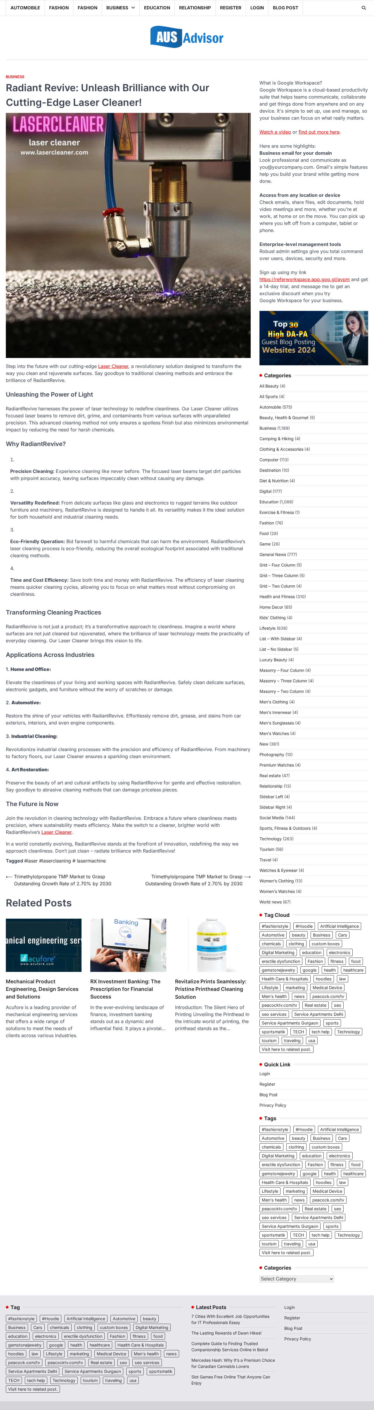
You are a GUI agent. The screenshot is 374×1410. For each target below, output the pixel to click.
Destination (270, 470)
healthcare (353, 969)
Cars (342, 934)
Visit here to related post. (286, 1049)
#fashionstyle (275, 926)
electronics (339, 952)
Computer (268, 459)
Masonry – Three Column (283, 680)
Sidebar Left (271, 796)
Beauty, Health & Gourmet (284, 417)
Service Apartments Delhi (318, 1014)
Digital (265, 491)
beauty (298, 934)
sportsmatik (273, 1031)
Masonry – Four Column (281, 670)
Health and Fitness (277, 596)
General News (272, 554)
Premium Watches (276, 764)
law (342, 978)
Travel (265, 859)
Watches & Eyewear (278, 870)
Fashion (59, 8)
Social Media (271, 817)
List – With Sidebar (277, 638)
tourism (269, 1040)
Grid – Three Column (278, 575)
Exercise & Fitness (276, 512)
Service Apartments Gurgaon (290, 1022)
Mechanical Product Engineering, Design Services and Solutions (42, 989)
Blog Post (285, 8)
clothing (296, 943)
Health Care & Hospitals (285, 978)
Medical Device (327, 987)
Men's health (274, 996)
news (299, 996)
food (356, 961)
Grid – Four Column (277, 564)
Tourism (266, 849)
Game (265, 543)
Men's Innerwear (275, 712)
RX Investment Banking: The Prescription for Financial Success (125, 989)
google (309, 969)
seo (337, 1005)
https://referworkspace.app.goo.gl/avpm (304, 279)
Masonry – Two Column (281, 691)
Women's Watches (277, 891)
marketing (295, 987)
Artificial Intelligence (339, 926)
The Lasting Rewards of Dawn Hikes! (226, 1332)
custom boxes (326, 943)
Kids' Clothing (272, 617)
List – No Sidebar (275, 649)
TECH (298, 1031)
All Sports (268, 396)
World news (270, 901)
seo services (274, 1014)
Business (117, 8)
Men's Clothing (273, 701)
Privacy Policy (272, 1105)
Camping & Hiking (276, 438)
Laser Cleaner (113, 366)
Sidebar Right (272, 807)
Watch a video (275, 132)
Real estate (270, 775)
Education (157, 8)
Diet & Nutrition (273, 480)
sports (332, 1022)
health (330, 969)
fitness (337, 961)
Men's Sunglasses (276, 722)
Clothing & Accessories (281, 449)
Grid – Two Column (277, 585)
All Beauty (269, 385)
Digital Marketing (278, 952)
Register (230, 8)
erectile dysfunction (281, 961)
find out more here (319, 132)
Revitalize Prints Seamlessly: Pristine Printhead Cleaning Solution (210, 989)
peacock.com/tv (328, 996)
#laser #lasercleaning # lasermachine (65, 861)
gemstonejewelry (278, 969)
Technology (270, 838)
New (263, 743)
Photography (271, 754)
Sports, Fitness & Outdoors (285, 828)
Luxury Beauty (273, 659)
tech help (321, 1031)
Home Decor (271, 607)
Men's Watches (274, 733)
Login (257, 8)
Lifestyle (267, 628)
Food (264, 533)
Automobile (25, 8)
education (311, 952)
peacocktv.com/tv (279, 1005)
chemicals (271, 943)
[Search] (363, 8)
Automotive (273, 934)
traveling (292, 1040)
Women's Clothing (276, 880)
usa (311, 1040)
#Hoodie (304, 926)
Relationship (195, 8)
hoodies (324, 978)
